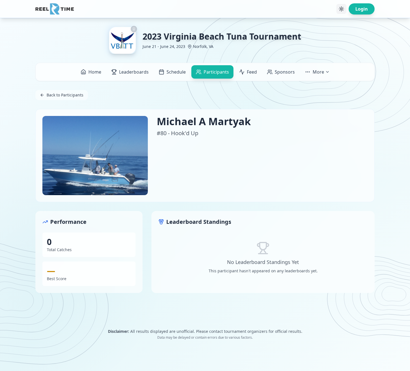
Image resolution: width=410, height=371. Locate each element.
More (318, 72)
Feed (252, 72)
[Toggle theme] (341, 9)
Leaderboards (134, 72)
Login (361, 9)
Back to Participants (65, 95)
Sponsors (285, 72)
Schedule (176, 72)
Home (94, 72)
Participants (216, 72)
